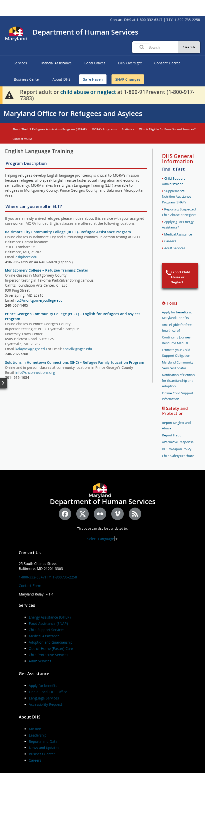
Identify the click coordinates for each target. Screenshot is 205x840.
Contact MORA (22, 139)
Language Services (44, 698)
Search (189, 47)
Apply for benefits (43, 685)
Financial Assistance (56, 63)
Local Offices (95, 63)
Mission (35, 729)
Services (20, 63)
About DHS (61, 79)
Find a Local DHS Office (48, 691)
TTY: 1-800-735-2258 (183, 19)
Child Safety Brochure (178, 456)
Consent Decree (167, 63)
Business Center (27, 79)
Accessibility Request (45, 704)
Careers (170, 241)
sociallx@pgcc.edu (77, 348)
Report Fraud (172, 435)
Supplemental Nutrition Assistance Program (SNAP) (176, 196)
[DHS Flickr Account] (100, 514)
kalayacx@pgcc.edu (31, 348)
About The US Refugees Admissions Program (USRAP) (49, 129)
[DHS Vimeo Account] (117, 514)
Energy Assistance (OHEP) (50, 617)
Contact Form (30, 585)
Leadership (37, 735)
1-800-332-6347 (149, 19)
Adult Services (174, 248)
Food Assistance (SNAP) (48, 623)
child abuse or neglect (88, 91)
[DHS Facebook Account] (65, 514)
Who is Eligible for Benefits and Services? (167, 129)
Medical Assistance (178, 234)
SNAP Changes (127, 79)
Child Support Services (46, 629)
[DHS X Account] (82, 514)
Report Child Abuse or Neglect (180, 277)
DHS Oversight (130, 63)
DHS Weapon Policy (176, 449)
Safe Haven (93, 79)
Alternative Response (178, 442)
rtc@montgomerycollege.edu (39, 300)
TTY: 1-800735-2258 (60, 577)
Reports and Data (43, 741)
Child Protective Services (48, 654)
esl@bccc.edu (26, 257)
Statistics (128, 129)
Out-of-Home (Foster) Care (51, 648)
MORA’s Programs (104, 129)
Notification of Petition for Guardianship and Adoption (178, 380)
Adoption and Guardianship (50, 642)
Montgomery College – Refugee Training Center (46, 270)
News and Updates (44, 747)
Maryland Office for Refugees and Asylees (73, 113)
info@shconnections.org (35, 372)
